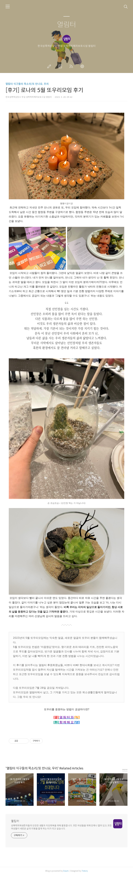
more (124, 769)
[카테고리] (7, 6)
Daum (66, 871)
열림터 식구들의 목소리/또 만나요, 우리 (27, 84)
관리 (83, 66)
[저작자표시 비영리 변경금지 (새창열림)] (47, 741)
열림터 (66, 25)
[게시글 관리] (25, 740)
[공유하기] (21, 740)
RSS (72, 66)
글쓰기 (50, 66)
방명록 (61, 66)
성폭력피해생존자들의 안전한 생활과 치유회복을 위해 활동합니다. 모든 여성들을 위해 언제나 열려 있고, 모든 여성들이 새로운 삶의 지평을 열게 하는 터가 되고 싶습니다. (61, 827)
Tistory (85, 871)
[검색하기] (125, 6)
